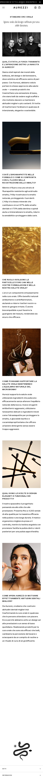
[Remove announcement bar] (40, 2)
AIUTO (4, 769)
